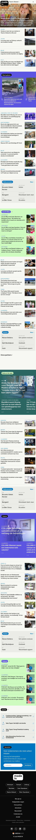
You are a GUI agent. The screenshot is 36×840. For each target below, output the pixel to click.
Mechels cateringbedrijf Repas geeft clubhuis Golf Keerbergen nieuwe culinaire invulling (11, 325)
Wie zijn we (18, 799)
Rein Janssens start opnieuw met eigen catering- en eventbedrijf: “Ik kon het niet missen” (12, 615)
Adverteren (18, 808)
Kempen (18, 784)
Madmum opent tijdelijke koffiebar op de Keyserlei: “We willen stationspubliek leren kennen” (11, 596)
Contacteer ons (18, 814)
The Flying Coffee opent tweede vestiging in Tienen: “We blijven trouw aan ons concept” (11, 292)
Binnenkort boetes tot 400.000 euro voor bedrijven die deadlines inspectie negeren (11, 624)
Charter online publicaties (18, 822)
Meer (31, 182)
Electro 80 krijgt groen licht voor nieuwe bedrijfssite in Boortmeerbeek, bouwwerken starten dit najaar (11, 126)
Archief (18, 817)
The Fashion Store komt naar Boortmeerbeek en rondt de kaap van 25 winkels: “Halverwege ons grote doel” (11, 283)
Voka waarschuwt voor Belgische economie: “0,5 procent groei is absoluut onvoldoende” (10, 154)
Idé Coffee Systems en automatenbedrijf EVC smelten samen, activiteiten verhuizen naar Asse (12, 452)
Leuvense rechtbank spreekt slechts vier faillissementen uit (11, 272)
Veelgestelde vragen (18, 802)
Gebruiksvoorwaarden (11, 820)
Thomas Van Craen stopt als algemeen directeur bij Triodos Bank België (12, 432)
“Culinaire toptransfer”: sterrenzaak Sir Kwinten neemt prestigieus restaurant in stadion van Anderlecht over (11, 470)
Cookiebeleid (27, 820)
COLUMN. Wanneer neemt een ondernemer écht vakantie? (11, 547)
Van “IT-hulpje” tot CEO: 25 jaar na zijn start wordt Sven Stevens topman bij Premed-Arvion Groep (11, 304)
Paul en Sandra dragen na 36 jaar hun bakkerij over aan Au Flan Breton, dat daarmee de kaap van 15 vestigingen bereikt (11, 568)
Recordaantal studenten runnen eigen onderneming (11, 478)
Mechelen (11, 788)
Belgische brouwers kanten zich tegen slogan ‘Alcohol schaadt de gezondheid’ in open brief (11, 263)
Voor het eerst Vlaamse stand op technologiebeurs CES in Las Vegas (11, 441)
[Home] (4, 3)
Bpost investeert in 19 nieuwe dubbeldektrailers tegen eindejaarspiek (9, 587)
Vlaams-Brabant (11, 792)
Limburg (26, 784)
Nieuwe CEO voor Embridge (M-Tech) (11, 143)
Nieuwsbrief (18, 811)
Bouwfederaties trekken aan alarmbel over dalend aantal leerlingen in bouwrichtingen (11, 135)
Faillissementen (7, 182)
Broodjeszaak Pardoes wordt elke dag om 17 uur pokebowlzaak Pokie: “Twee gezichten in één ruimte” (11, 163)
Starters (5, 332)
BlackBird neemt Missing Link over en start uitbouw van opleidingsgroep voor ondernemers (11, 116)
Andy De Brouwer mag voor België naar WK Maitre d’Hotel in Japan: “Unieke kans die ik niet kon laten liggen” (12, 63)
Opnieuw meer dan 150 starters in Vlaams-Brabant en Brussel (10, 32)
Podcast (4, 661)
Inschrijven (28, 765)
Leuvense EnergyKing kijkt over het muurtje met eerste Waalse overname (11, 605)
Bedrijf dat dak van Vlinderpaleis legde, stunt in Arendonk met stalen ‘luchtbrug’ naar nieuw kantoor (11, 576)
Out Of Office (6, 212)
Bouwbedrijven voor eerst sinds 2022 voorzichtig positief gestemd (11, 313)
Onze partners (6, 355)
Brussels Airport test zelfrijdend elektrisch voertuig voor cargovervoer (11, 423)
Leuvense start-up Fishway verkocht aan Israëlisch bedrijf (11, 41)
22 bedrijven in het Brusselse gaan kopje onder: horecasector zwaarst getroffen (10, 461)
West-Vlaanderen (24, 792)
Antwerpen (10, 784)
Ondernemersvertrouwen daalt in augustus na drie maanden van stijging (12, 53)
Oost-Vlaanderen (22, 788)
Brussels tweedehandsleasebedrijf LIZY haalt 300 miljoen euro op (10, 172)
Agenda (4, 709)
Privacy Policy (20, 820)
